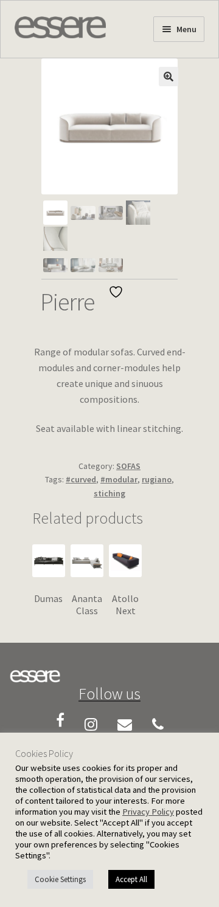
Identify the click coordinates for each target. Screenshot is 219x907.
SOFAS (128, 465)
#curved (81, 479)
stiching (109, 493)
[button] (168, 76)
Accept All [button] (131, 879)
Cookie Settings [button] (60, 879)
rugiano (157, 479)
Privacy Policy (148, 811)
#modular (118, 479)
